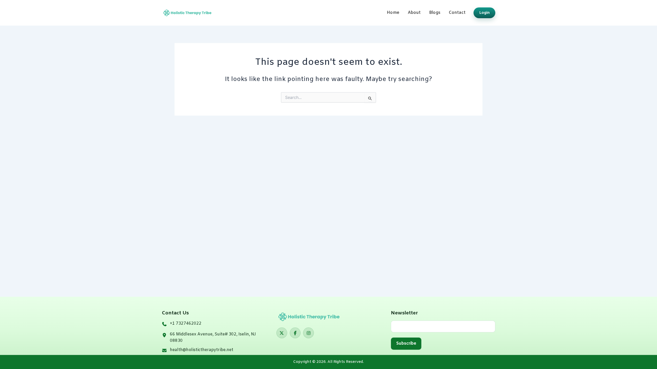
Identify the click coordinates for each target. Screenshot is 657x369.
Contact (457, 12)
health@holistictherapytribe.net (201, 350)
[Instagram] (308, 332)
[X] (281, 332)
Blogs (434, 12)
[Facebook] (295, 332)
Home (393, 12)
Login (484, 12)
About (414, 12)
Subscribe (406, 343)
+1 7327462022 (185, 323)
